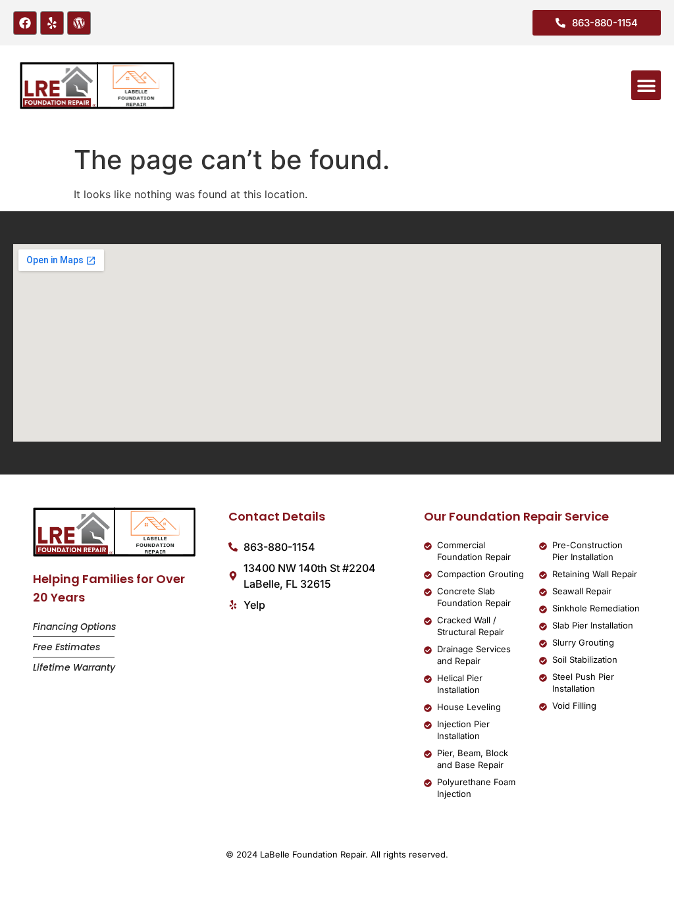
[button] (646, 85)
